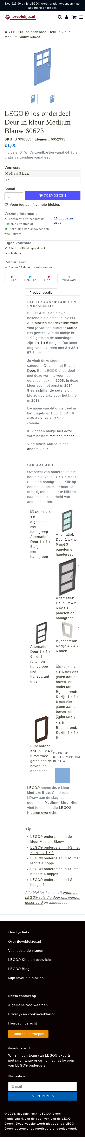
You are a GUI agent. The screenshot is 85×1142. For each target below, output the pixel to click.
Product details (41, 292)
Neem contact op (22, 996)
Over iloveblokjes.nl (24, 941)
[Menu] (81, 17)
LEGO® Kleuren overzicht (29, 960)
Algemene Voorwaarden (28, 1005)
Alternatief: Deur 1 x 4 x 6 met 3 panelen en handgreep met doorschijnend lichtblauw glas (67, 554)
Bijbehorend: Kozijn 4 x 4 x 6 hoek (67, 646)
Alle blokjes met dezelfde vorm (52, 323)
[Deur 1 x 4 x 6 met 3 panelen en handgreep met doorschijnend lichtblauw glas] (67, 521)
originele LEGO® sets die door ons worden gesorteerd (52, 897)
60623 (72, 328)
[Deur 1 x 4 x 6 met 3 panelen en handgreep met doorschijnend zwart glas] (67, 577)
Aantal (10, 189)
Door (31, 370)
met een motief (62, 436)
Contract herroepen (28, 1034)
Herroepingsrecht (22, 1023)
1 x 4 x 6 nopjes (47, 343)
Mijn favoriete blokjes (26, 978)
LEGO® (33, 788)
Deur (48, 365)
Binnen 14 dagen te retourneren (30, 267)
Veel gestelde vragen (25, 950)
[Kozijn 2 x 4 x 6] (67, 720)
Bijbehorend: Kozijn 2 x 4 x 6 (67, 732)
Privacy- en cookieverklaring (31, 1014)
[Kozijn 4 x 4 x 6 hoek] (67, 630)
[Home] (6, 32)
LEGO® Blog (19, 969)
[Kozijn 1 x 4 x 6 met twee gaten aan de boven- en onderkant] (41, 729)
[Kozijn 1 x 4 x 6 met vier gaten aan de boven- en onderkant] (67, 677)
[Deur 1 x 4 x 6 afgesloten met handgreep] (41, 522)
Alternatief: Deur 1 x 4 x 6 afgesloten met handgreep (40, 546)
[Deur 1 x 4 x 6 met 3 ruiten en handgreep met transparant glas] (41, 633)
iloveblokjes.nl (28, 1113)
